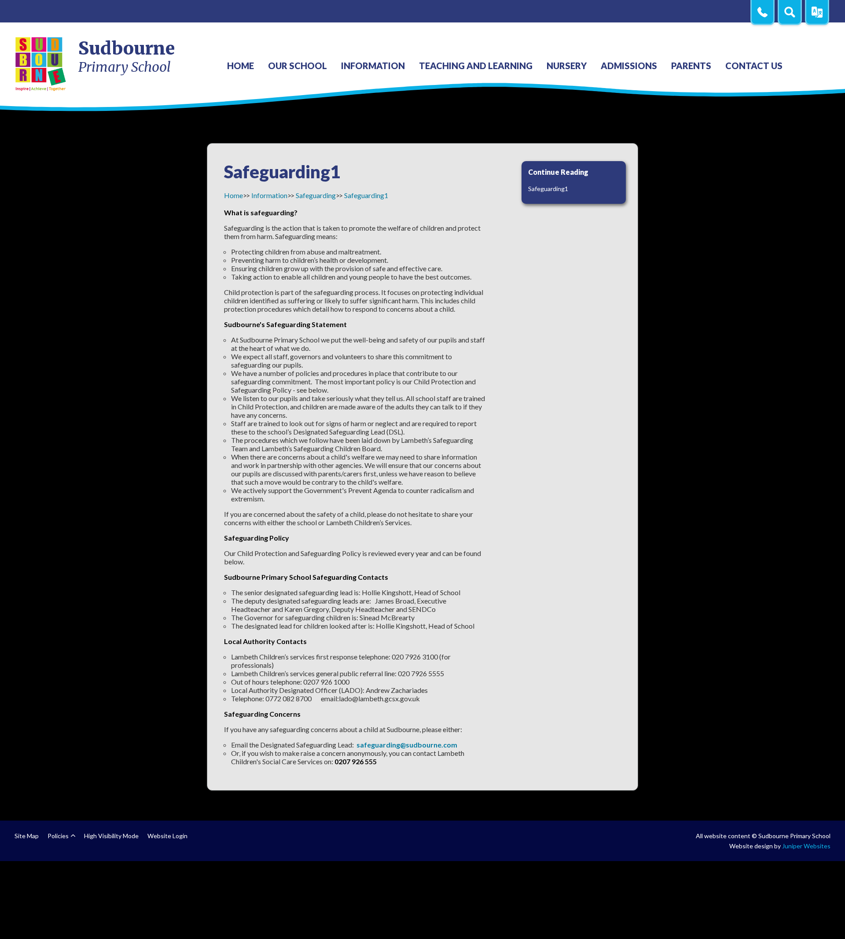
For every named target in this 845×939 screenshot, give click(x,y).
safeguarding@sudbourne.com (406, 744)
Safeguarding (316, 195)
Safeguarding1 (366, 195)
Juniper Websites (806, 846)
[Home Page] (41, 63)
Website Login (167, 836)
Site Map (27, 836)
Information (269, 195)
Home (233, 195)
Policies (58, 836)
